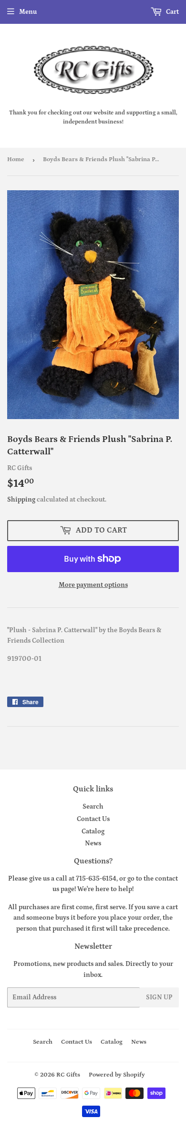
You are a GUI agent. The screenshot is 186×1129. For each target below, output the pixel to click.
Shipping (21, 499)
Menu (28, 12)
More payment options (93, 585)
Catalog (93, 831)
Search (93, 807)
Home (15, 159)
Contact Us (93, 819)
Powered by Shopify (117, 1074)
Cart (172, 12)
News (93, 843)
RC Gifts (68, 1074)
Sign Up (159, 997)
